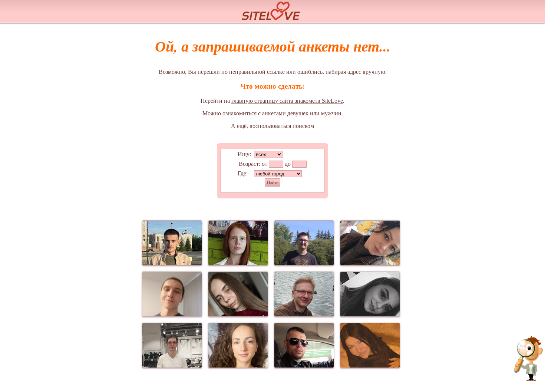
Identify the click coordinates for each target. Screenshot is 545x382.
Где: (243, 173)
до (288, 164)
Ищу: (244, 154)
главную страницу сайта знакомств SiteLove (287, 101)
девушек (297, 113)
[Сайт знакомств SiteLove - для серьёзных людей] (272, 10)
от (264, 164)
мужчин (331, 113)
